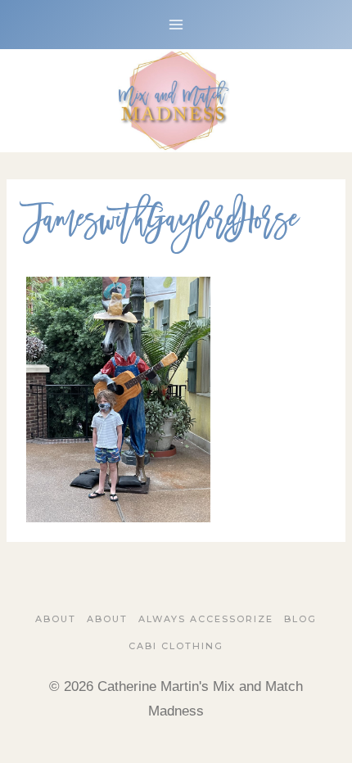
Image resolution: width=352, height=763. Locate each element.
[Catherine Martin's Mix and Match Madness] (176, 100)
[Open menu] (176, 24)
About (55, 619)
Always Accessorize (205, 619)
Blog (300, 619)
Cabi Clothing (176, 646)
